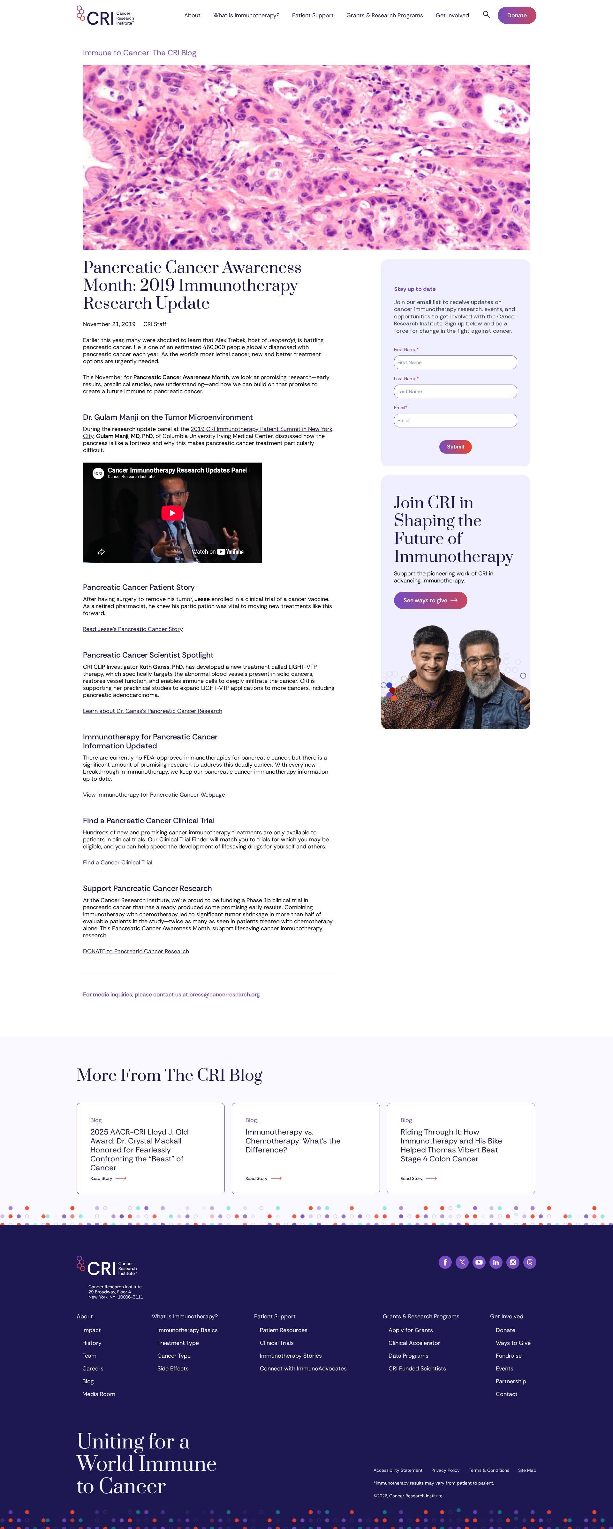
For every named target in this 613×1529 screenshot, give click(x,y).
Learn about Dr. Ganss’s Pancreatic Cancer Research (152, 711)
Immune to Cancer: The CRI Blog (139, 53)
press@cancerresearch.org (224, 994)
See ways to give (425, 600)
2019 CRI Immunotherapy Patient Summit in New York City (207, 432)
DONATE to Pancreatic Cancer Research (136, 951)
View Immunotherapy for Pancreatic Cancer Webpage (154, 795)
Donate (517, 15)
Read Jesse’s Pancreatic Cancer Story (133, 629)
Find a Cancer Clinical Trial (117, 862)
